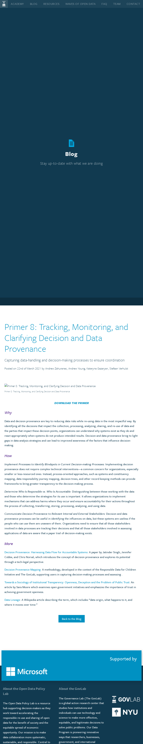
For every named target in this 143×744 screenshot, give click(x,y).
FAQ (104, 4)
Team (117, 4)
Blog (33, 4)
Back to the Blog (71, 619)
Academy (17, 4)
